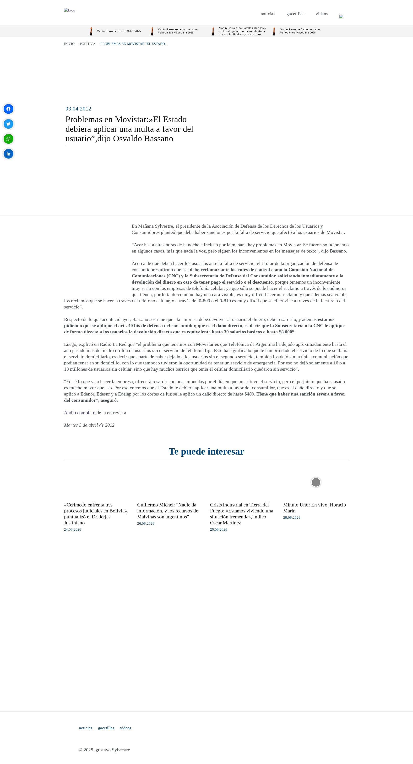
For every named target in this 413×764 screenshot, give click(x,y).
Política (87, 44)
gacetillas (106, 728)
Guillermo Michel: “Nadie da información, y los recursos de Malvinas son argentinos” (167, 511)
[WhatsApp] (8, 138)
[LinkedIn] (8, 153)
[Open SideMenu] (341, 13)
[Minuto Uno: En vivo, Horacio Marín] (316, 482)
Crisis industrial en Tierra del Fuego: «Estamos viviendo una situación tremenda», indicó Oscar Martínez (241, 514)
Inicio (69, 44)
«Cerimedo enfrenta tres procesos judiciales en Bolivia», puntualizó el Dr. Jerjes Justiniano (96, 514)
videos (125, 728)
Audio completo (79, 412)
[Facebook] (8, 108)
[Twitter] (8, 124)
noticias (85, 728)
